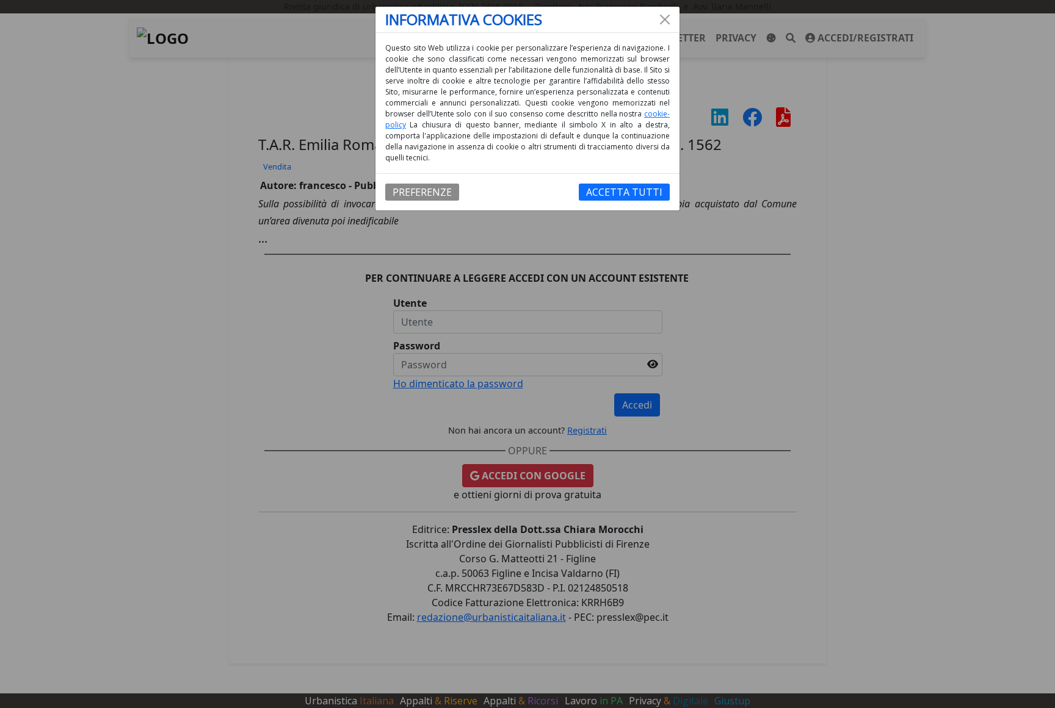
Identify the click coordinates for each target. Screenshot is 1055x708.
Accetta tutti (624, 192)
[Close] (665, 19)
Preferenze (422, 192)
